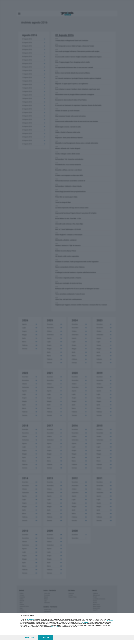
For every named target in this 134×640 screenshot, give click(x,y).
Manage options (29, 637)
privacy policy (54, 626)
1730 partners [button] (30, 619)
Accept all (46, 637)
